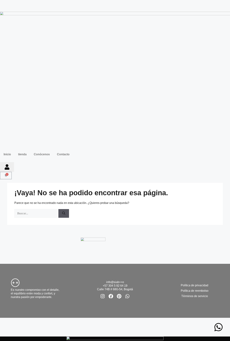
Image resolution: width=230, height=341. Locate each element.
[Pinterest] (119, 296)
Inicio (7, 154)
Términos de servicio (194, 296)
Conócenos (42, 154)
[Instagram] (102, 296)
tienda (22, 154)
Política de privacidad (194, 285)
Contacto (63, 154)
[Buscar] (63, 213)
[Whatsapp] (127, 296)
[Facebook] (111, 296)
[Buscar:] (36, 213)
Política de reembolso (194, 290)
